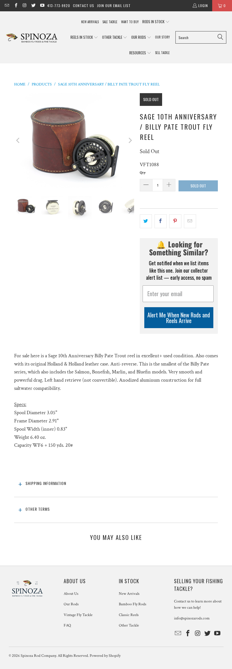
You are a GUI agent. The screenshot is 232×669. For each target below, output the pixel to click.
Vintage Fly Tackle (78, 614)
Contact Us (83, 5)
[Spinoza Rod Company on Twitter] (33, 5)
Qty (143, 172)
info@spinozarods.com (192, 618)
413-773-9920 (58, 5)
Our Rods (71, 604)
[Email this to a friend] (190, 221)
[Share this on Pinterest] (175, 221)
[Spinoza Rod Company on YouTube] (42, 5)
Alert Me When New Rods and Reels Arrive (178, 318)
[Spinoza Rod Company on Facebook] (15, 5)
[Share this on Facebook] (160, 221)
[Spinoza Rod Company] (32, 37)
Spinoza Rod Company (38, 655)
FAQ (67, 625)
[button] (156, 22)
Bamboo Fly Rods (132, 604)
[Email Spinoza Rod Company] (6, 5)
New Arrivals (129, 593)
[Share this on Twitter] (146, 221)
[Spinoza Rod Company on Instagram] (24, 5)
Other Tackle (129, 625)
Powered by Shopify (105, 655)
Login (203, 5)
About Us (71, 593)
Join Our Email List (114, 5)
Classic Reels (129, 614)
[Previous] (18, 140)
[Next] (129, 140)
